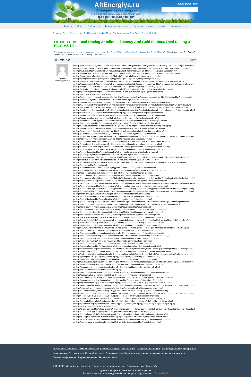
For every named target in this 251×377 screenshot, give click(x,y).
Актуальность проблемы (65, 348)
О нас (80, 26)
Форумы (65, 52)
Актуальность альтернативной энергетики (87, 52)
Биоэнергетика (60, 353)
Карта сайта (152, 366)
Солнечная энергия (110, 348)
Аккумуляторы (76, 353)
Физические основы (89, 348)
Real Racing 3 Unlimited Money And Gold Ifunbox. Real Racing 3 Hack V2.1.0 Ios (139, 52)
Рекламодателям (178, 26)
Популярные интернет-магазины (148, 26)
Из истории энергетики (173, 353)
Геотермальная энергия (148, 348)
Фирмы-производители (116, 26)
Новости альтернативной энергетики (142, 353)
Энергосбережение (94, 353)
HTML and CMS (160, 373)
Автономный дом (114, 353)
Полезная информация (64, 357)
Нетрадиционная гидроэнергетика (179, 348)
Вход (195, 3)
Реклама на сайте (108, 357)
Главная (68, 26)
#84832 (193, 60)
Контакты (85, 366)
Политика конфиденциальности (108, 366)
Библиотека (94, 26)
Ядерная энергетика (87, 357)
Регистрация (184, 3)
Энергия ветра (128, 348)
